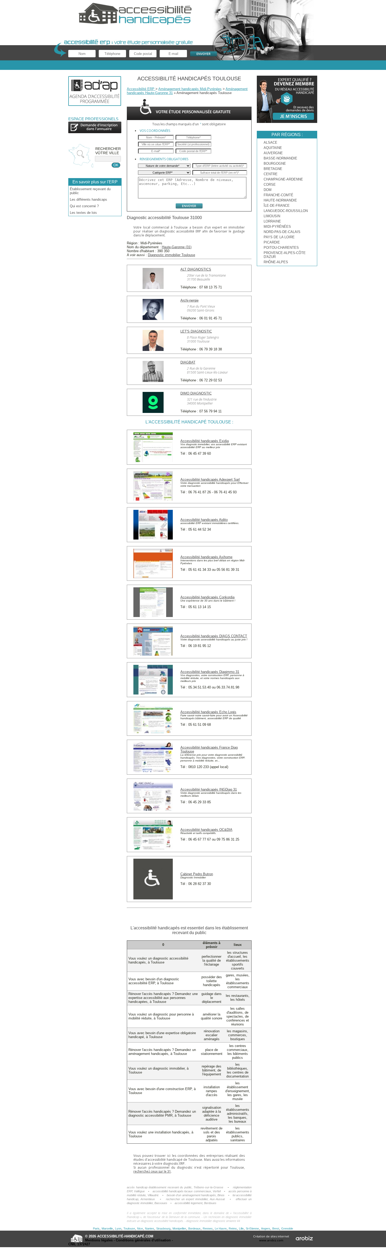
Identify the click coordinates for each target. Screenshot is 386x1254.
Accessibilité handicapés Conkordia (207, 597)
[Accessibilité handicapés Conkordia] (153, 616)
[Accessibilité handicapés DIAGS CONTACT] (153, 654)
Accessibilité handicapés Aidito (204, 520)
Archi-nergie (189, 300)
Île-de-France (277, 206)
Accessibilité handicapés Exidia (204, 441)
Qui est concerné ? (84, 206)
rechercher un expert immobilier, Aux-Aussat (195, 1199)
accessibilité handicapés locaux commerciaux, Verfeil (187, 1191)
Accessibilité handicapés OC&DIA (206, 830)
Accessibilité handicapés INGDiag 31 (208, 789)
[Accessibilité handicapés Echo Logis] (153, 732)
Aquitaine (273, 148)
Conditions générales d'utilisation (143, 1240)
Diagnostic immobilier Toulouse (171, 255)
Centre (271, 174)
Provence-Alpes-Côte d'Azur (285, 255)
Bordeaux (194, 1228)
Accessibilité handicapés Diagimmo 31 (209, 672)
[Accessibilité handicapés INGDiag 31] (153, 809)
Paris (96, 1228)
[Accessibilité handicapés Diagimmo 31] (153, 693)
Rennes (208, 1228)
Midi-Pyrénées (277, 227)
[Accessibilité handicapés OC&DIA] (153, 848)
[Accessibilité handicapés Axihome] (153, 577)
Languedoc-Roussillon (286, 211)
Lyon (118, 1228)
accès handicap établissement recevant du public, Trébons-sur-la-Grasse (175, 1187)
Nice (140, 1228)
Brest (275, 1228)
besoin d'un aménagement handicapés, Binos (196, 1195)
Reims (233, 1228)
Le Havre (221, 1228)
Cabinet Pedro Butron (196, 874)
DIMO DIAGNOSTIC (196, 393)
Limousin (272, 216)
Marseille (107, 1228)
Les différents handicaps (88, 199)
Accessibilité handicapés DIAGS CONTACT (213, 636)
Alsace (270, 142)
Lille (241, 1228)
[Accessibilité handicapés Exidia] (153, 461)
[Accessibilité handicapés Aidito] (153, 538)
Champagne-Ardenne (283, 179)
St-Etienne (252, 1228)
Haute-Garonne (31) (176, 247)
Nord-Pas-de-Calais (282, 232)
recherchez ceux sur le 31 (152, 1171)
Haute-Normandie (280, 200)
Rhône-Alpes (276, 262)
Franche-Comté (278, 195)
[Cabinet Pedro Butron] (153, 898)
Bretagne (273, 169)
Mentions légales (99, 1240)
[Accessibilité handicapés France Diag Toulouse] (153, 771)
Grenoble (287, 1228)
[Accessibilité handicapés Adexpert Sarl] (153, 499)
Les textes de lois (83, 213)
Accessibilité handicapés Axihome (206, 557)
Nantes (149, 1228)
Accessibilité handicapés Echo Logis (208, 712)
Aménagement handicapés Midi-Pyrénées (190, 89)
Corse (270, 184)
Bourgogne (275, 163)
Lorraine (272, 221)
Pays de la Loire (279, 237)
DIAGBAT (187, 362)
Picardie (272, 242)
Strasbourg (163, 1228)
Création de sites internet (271, 1238)
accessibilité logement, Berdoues (195, 1203)
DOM (268, 190)
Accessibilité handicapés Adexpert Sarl (210, 479)
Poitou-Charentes (281, 248)
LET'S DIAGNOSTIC (196, 331)
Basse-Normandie (280, 158)
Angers (265, 1228)
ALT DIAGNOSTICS (195, 269)
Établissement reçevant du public (90, 191)
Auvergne (273, 153)
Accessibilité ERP (141, 89)
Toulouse (129, 1228)
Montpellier (179, 1228)
